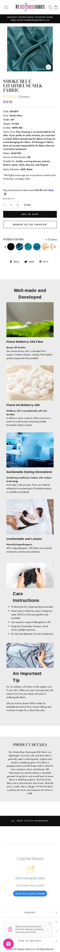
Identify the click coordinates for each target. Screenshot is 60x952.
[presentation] (5, 246)
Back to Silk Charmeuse (32, 821)
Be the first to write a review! (30, 893)
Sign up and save (30, 941)
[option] (30, 19)
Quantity (9, 198)
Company (30, 912)
